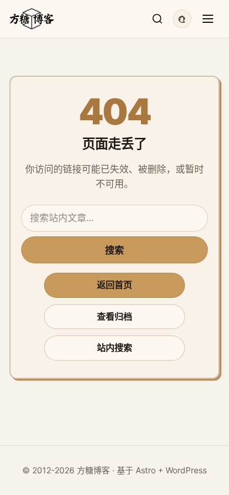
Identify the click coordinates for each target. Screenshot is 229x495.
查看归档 (114, 316)
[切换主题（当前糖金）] (182, 18)
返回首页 (114, 284)
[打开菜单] (208, 18)
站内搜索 (114, 347)
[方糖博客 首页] (32, 18)
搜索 (114, 250)
